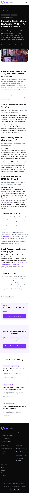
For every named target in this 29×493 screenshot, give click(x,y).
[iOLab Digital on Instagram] (10, 489)
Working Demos (5, 453)
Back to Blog (6, 10)
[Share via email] (12, 297)
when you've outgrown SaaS (11, 243)
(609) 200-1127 (7, 438)
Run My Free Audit (13, 316)
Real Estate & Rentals (21, 455)
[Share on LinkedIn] (9, 297)
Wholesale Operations (21, 448)
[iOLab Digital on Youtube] (18, 489)
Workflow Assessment (7, 448)
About (2, 467)
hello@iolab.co (7, 441)
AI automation (8, 202)
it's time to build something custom (16, 289)
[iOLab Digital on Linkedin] (14, 489)
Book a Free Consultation (13, 346)
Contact (3, 470)
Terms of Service (16, 486)
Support (3, 473)
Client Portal (4, 475)
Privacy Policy (6, 486)
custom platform (7, 236)
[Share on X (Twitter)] (6, 297)
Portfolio (3, 451)
